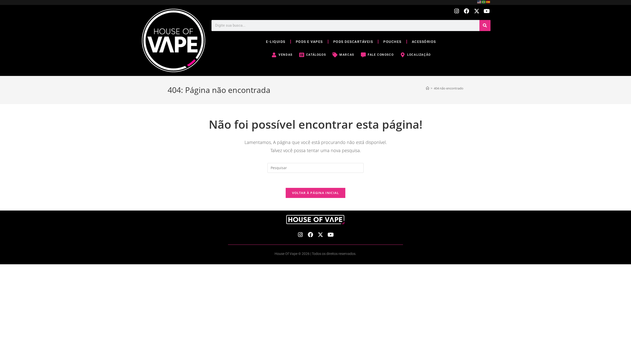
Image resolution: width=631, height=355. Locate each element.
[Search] (485, 25)
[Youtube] (487, 11)
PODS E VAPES (309, 42)
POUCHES (392, 42)
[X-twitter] (476, 11)
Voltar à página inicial (315, 193)
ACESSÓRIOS (424, 42)
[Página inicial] (427, 88)
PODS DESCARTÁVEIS (353, 42)
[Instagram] (456, 11)
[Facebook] (467, 11)
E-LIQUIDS (275, 42)
